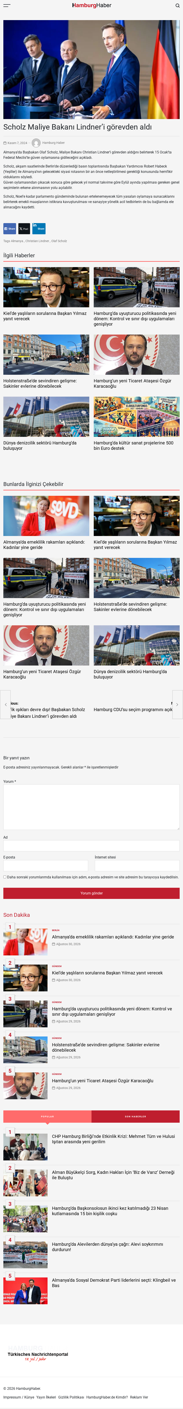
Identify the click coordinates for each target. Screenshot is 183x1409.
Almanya (17, 241)
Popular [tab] (47, 1116)
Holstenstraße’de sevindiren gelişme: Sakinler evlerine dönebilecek (40, 383)
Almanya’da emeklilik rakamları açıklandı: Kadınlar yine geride (113, 937)
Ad (5, 837)
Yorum (9, 781)
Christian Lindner (37, 241)
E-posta (9, 857)
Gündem (57, 966)
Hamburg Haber (53, 142)
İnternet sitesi (105, 857)
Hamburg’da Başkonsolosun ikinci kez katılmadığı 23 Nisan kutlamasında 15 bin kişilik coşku (110, 1211)
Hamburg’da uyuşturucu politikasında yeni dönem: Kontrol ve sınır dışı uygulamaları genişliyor (135, 319)
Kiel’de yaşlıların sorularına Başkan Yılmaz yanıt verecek (107, 973)
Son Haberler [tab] (135, 1116)
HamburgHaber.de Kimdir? (107, 1397)
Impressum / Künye (18, 1397)
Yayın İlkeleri (46, 1397)
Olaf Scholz (59, 241)
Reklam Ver (139, 1397)
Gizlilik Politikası (71, 1397)
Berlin (55, 930)
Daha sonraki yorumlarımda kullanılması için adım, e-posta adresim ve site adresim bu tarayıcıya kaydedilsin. (93, 877)
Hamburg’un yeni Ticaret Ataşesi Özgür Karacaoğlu (102, 1080)
